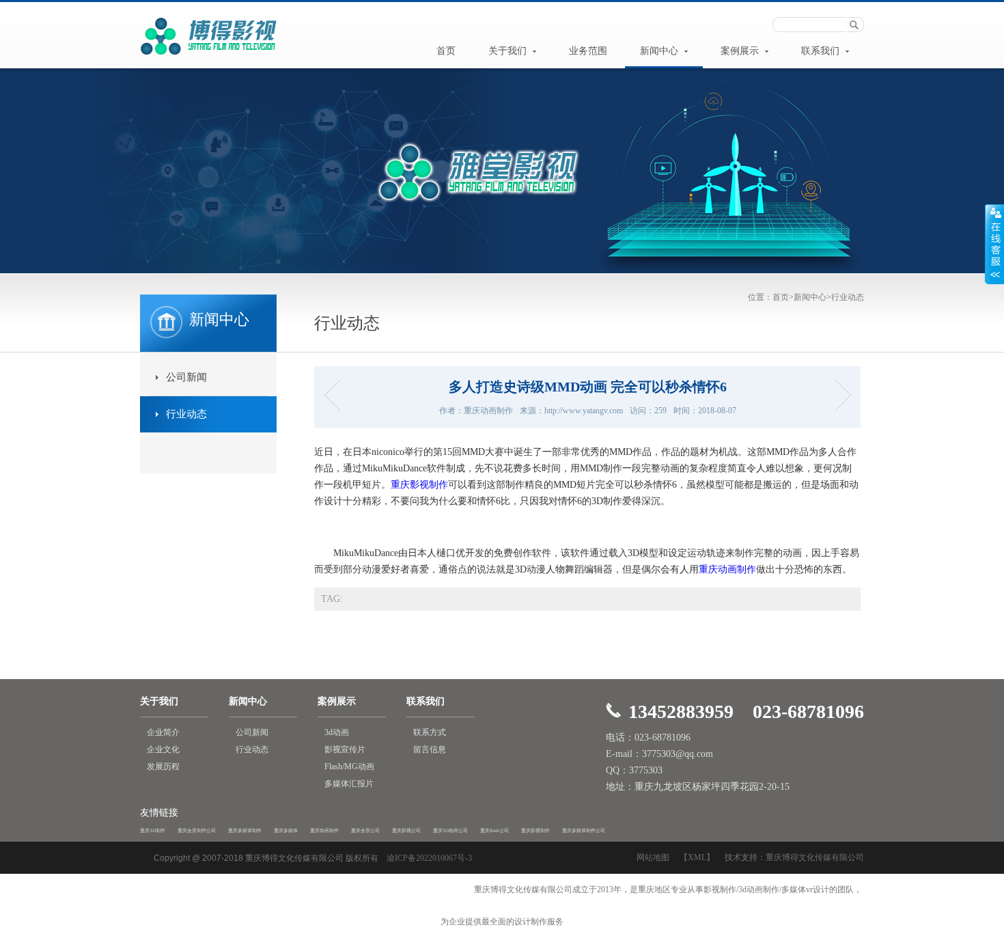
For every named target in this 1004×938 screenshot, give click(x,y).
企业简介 (163, 732)
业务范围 (588, 51)
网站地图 (653, 857)
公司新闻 (186, 377)
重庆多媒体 (286, 830)
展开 (994, 244)
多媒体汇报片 (349, 783)
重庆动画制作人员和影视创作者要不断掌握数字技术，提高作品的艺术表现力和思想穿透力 (336, 395)
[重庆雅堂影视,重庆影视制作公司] (208, 56)
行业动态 (847, 297)
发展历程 (163, 766)
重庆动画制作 (727, 569)
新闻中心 (660, 51)
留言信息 (429, 749)
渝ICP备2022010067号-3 (429, 858)
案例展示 (741, 51)
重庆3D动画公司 (450, 830)
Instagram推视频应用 (838, 395)
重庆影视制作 (419, 485)
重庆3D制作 (152, 830)
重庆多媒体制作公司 (583, 830)
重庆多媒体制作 (245, 830)
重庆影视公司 (406, 830)
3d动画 (336, 732)
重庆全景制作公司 (197, 830)
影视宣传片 (344, 749)
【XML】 (697, 857)
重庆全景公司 (365, 830)
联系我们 (821, 51)
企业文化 (163, 749)
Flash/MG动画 (349, 766)
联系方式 (429, 732)
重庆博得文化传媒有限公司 (815, 857)
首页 (446, 51)
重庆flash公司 (494, 830)
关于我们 (508, 51)
